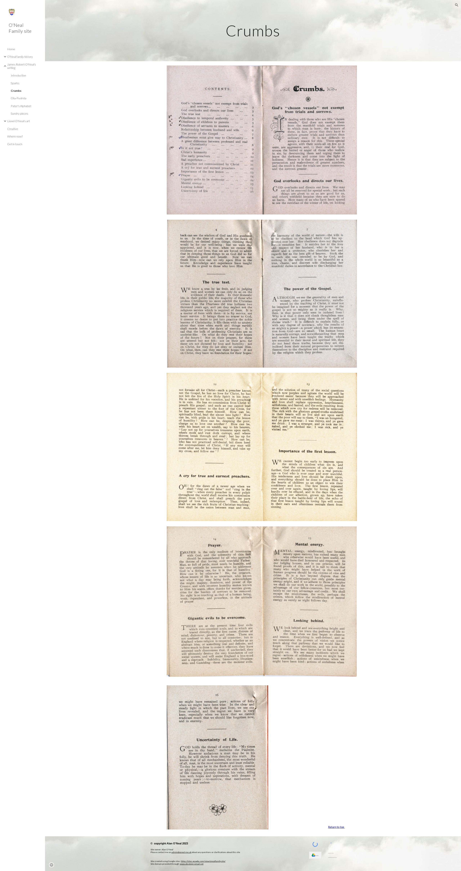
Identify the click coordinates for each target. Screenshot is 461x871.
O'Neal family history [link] (20, 56)
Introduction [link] (18, 75)
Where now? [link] (15, 136)
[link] (315, 855)
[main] (253, 30)
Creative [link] (12, 128)
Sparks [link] (15, 83)
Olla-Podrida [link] (18, 98)
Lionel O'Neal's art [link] (18, 121)
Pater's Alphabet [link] (21, 106)
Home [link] (11, 49)
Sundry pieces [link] (19, 113)
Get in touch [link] (14, 144)
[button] (456, 5)
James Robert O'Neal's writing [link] (21, 66)
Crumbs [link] (16, 90)
